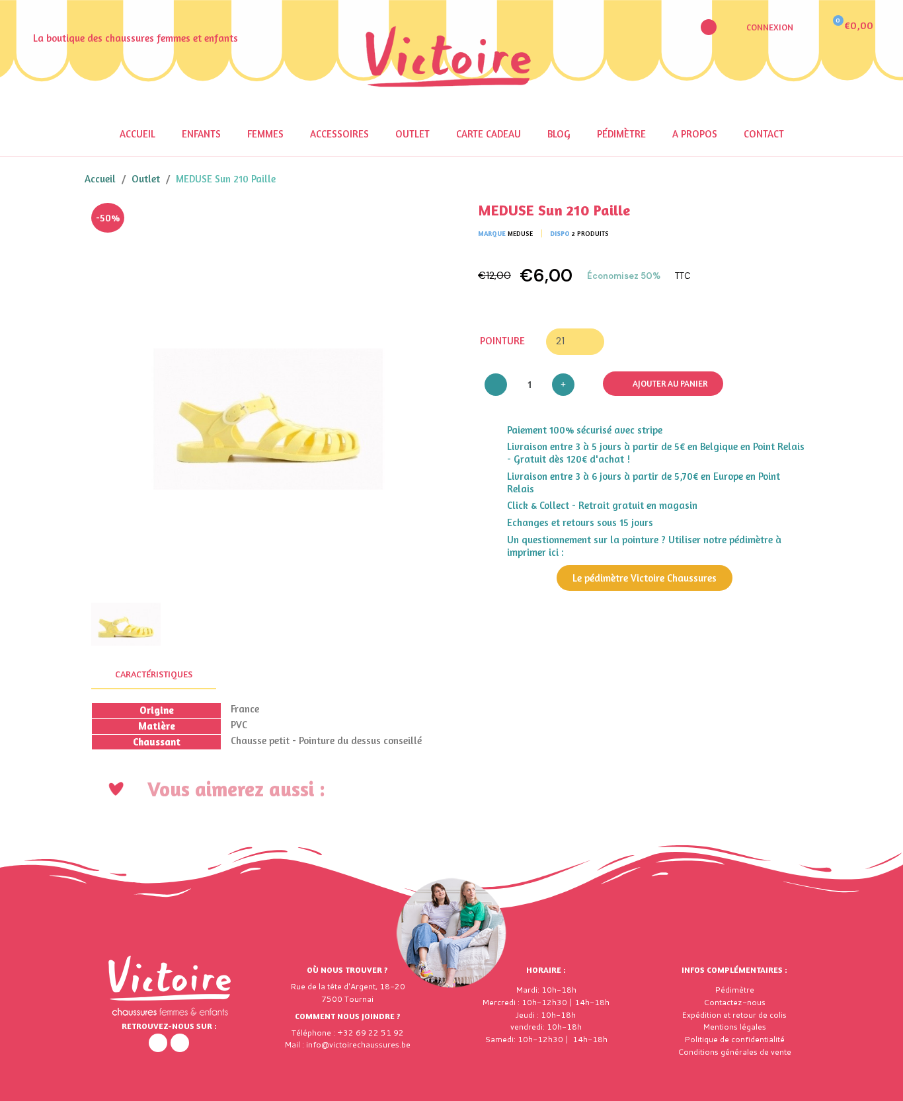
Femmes (265, 134)
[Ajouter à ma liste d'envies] (425, 222)
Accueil (137, 134)
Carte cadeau (488, 134)
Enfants (201, 134)
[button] (709, 27)
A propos (694, 134)
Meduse (520, 233)
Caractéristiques (153, 673)
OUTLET (412, 134)
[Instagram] (180, 1043)
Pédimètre (621, 134)
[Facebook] (158, 1043)
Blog (558, 134)
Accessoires (339, 134)
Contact (764, 134)
